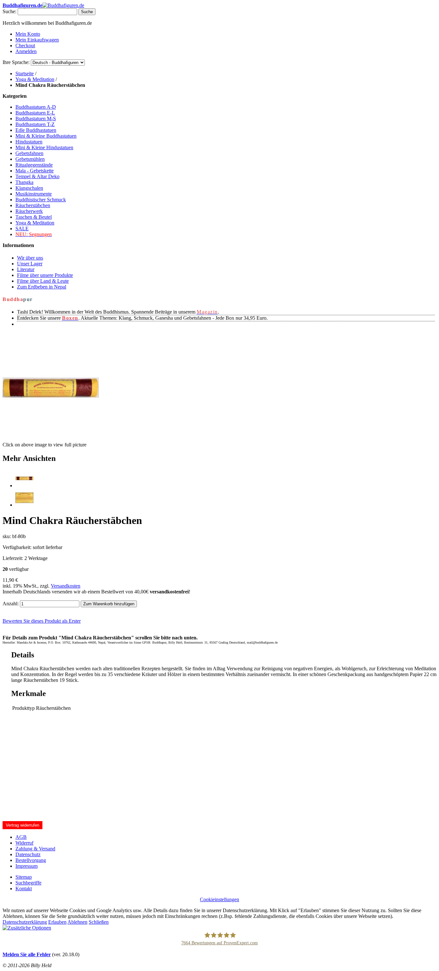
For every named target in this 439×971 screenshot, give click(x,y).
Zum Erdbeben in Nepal (41, 286)
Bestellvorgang (30, 860)
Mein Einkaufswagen (37, 39)
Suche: (9, 11)
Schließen (99, 922)
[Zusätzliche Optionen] (27, 927)
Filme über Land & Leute (43, 281)
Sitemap (23, 877)
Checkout (25, 45)
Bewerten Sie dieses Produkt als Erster (42, 621)
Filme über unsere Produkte (45, 275)
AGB (21, 837)
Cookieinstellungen (219, 899)
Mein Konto (27, 34)
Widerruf (24, 843)
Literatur (25, 269)
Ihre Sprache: (16, 62)
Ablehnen (77, 922)
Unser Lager (29, 263)
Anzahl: (11, 603)
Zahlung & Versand (35, 848)
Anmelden (26, 51)
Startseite (24, 73)
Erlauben (57, 922)
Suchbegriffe (28, 882)
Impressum (26, 866)
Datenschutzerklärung (25, 922)
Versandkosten (65, 586)
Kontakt (23, 888)
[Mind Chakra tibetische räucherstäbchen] (24, 485)
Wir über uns (30, 258)
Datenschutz (27, 854)
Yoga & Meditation (34, 79)
